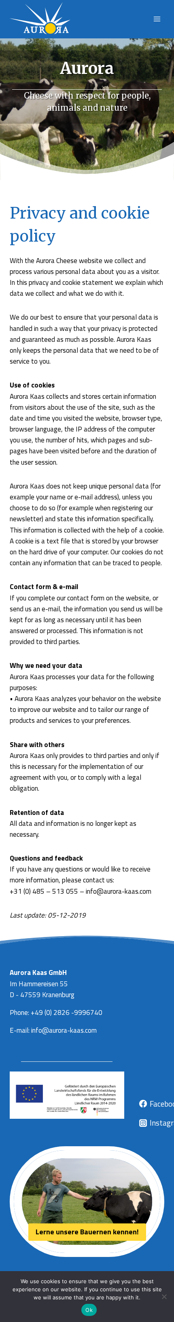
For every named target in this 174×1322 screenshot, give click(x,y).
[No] (164, 1297)
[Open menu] (156, 19)
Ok (89, 1310)
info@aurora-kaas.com (64, 1030)
